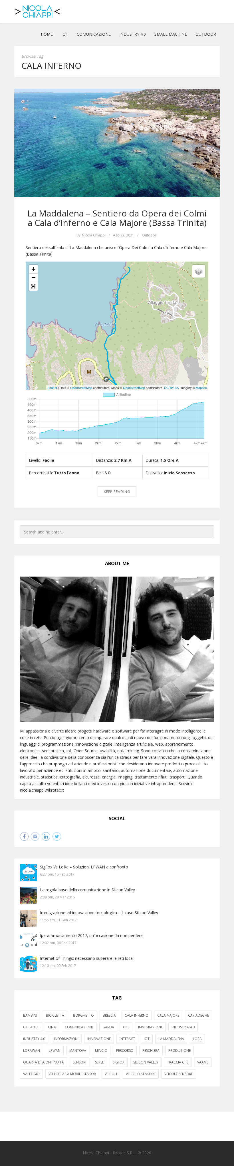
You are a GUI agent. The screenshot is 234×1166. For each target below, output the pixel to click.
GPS (126, 1027)
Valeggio (31, 1073)
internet (127, 1038)
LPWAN (54, 1050)
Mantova (77, 1050)
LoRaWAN (31, 1050)
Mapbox (201, 387)
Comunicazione (94, 34)
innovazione (99, 1038)
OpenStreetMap (81, 387)
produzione (179, 1050)
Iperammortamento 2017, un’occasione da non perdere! (92, 935)
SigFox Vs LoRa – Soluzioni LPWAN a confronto (84, 867)
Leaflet (52, 387)
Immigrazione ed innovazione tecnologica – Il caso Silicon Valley (99, 912)
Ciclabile (31, 1027)
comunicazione (79, 1027)
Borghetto (83, 1015)
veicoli (111, 1073)
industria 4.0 (183, 1027)
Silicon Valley (145, 1062)
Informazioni (66, 1038)
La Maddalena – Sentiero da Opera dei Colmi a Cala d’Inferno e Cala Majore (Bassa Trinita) (117, 217)
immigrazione (150, 1027)
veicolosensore (178, 1073)
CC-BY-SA (171, 387)
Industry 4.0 (132, 34)
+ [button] (33, 269)
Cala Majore (168, 1015)
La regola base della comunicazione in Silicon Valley (87, 889)
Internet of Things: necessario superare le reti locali (87, 958)
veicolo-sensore (141, 1073)
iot (147, 1038)
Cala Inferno (136, 1015)
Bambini (30, 1015)
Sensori (79, 1062)
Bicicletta (55, 1015)
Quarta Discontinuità (43, 1062)
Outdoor (205, 34)
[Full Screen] (33, 286)
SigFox (118, 1062)
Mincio (101, 1050)
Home (47, 34)
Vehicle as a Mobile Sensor (72, 1073)
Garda (108, 1027)
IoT (64, 34)
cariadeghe (198, 1015)
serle (99, 1062)
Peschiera (151, 1050)
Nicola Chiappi (94, 235)
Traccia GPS (177, 1062)
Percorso (125, 1050)
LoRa (197, 1038)
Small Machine (170, 34)
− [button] (33, 277)
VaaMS (202, 1062)
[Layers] (198, 271)
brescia (109, 1015)
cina (52, 1027)
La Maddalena (171, 1038)
